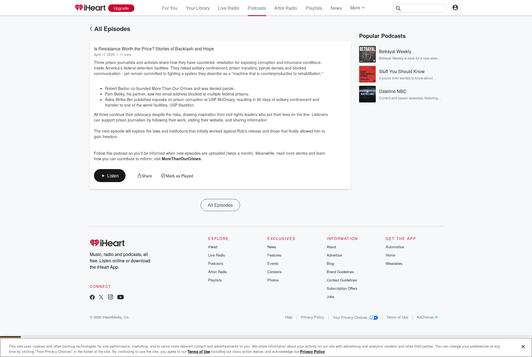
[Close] (523, 347)
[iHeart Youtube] (120, 297)
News (336, 8)
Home (390, 255)
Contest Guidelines (342, 280)
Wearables (394, 263)
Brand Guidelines (340, 271)
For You (170, 8)
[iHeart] (90, 8)
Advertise (334, 255)
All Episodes (112, 28)
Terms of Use (397, 317)
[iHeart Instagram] (110, 297)
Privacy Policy (312, 317)
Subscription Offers (342, 288)
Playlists (314, 8)
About (331, 246)
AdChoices (425, 317)
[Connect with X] (101, 297)
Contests (274, 271)
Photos (273, 280)
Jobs (330, 296)
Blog (330, 263)
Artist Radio (285, 8)
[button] (110, 175)
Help (288, 317)
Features (274, 255)
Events (273, 263)
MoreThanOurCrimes (181, 158)
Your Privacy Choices (350, 317)
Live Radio (228, 8)
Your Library (198, 8)
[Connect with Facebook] (92, 297)
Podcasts (257, 8)
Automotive (395, 246)
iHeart (213, 246)
